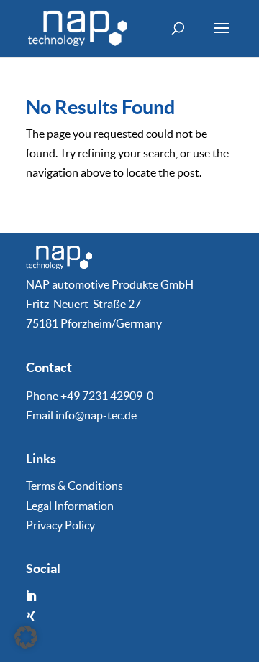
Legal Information (70, 505)
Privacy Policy (60, 525)
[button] (26, 637)
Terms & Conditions (74, 485)
